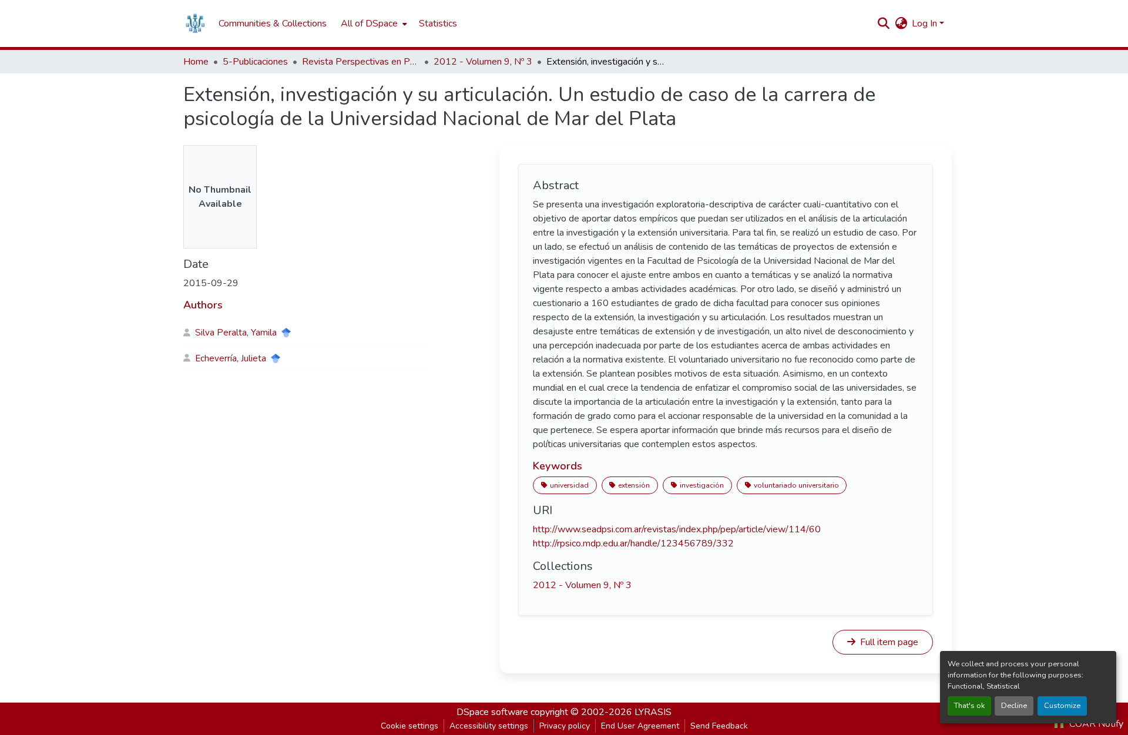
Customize (1062, 705)
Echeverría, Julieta (230, 358)
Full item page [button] (888, 642)
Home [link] (196, 61)
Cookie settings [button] (409, 725)
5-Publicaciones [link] (255, 61)
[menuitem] (372, 23)
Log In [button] (925, 23)
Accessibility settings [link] (488, 725)
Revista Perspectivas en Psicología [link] (360, 61)
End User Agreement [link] (640, 725)
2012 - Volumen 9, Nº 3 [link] (483, 61)
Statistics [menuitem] (438, 23)
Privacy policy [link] (564, 725)
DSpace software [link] (492, 712)
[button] (195, 23)
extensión (634, 485)
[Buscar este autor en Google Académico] (286, 332)
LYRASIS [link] (653, 712)
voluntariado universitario (796, 485)
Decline (1014, 705)
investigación (702, 485)
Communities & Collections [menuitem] (273, 23)
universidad (569, 485)
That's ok (969, 705)
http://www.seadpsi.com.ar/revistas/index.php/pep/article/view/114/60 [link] (677, 529)
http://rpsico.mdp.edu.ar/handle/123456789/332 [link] (633, 543)
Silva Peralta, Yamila (236, 332)
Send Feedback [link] (719, 725)
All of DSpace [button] (369, 23)
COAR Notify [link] (1095, 723)
